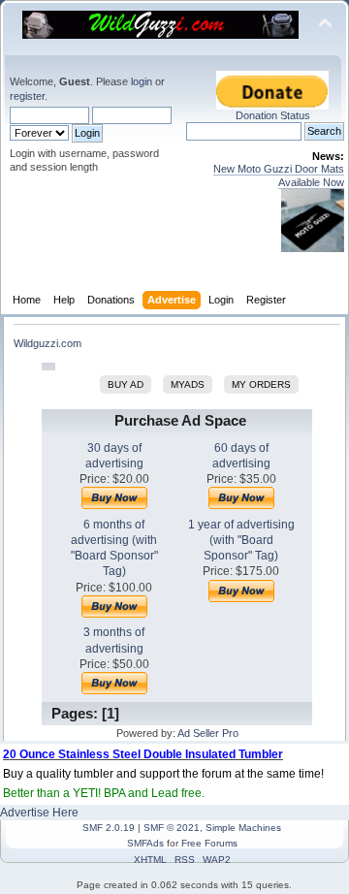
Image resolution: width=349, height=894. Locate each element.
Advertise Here (39, 812)
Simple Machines (243, 827)
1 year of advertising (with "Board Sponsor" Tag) (241, 540)
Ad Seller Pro (207, 733)
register (27, 96)
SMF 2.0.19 (108, 827)
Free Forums (209, 843)
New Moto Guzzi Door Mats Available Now (278, 175)
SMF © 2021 (171, 827)
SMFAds (145, 843)
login (141, 81)
